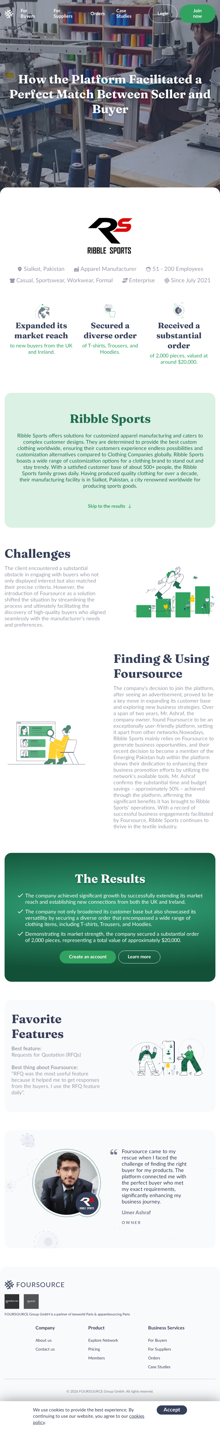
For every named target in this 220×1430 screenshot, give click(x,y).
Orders (98, 13)
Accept (172, 1410)
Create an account (88, 957)
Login (163, 13)
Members (96, 1358)
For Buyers (28, 14)
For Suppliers (63, 14)
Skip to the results (106, 506)
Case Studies (123, 14)
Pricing (94, 1349)
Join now (197, 14)
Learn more (139, 957)
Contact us (45, 1349)
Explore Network (103, 1341)
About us (44, 1341)
